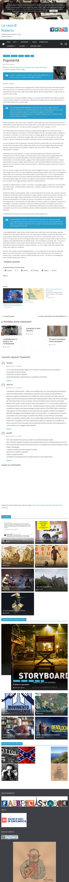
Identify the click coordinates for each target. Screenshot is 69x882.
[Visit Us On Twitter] (56, 28)
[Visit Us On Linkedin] (65, 28)
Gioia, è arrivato (8, 735)
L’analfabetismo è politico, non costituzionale (10, 341)
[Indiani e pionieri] (34, 625)
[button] (17, 42)
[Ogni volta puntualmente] (51, 580)
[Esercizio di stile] (51, 556)
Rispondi (8, 380)
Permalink (19, 366)
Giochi (34, 42)
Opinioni (21, 56)
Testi (14, 42)
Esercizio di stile (41, 563)
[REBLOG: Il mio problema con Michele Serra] (56, 293)
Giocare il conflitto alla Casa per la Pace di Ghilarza (16, 710)
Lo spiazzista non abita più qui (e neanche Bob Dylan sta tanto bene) (12, 304)
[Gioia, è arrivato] (17, 728)
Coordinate (10, 46)
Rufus (13, 64)
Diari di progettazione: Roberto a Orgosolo (50, 539)
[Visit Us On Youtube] (61, 28)
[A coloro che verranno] (9, 772)
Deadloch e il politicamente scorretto (48, 735)
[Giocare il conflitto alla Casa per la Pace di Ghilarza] (17, 704)
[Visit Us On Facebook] (52, 28)
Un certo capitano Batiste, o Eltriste (14, 611)
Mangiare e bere (35, 46)
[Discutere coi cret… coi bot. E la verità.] (17, 532)
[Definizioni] (34, 294)
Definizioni (27, 300)
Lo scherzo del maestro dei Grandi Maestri (52, 316)
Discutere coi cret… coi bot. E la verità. (15, 539)
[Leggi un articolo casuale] (66, 44)
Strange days (43, 42)
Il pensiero (14, 56)
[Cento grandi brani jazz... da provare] (9, 755)
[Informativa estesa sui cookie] (59, 772)
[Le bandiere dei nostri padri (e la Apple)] (26, 755)
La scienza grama (8, 316)
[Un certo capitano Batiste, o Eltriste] (17, 604)
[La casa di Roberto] (34, 1)
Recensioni (24, 42)
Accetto (53, 11)
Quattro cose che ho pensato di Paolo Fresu (17, 587)
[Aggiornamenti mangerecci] (51, 704)
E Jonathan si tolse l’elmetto (33, 329)
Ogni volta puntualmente (44, 587)
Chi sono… (22, 46)
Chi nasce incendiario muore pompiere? (57, 340)
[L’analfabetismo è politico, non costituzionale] (11, 327)
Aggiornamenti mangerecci (45, 711)
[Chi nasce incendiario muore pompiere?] (57, 327)
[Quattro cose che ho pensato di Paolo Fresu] (17, 580)
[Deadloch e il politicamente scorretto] (51, 728)
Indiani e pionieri (11, 684)
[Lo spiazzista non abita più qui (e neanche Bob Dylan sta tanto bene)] (13, 295)
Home (8, 42)
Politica (27, 56)
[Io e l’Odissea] (17, 556)
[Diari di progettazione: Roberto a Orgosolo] (51, 532)
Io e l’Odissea (7, 563)
